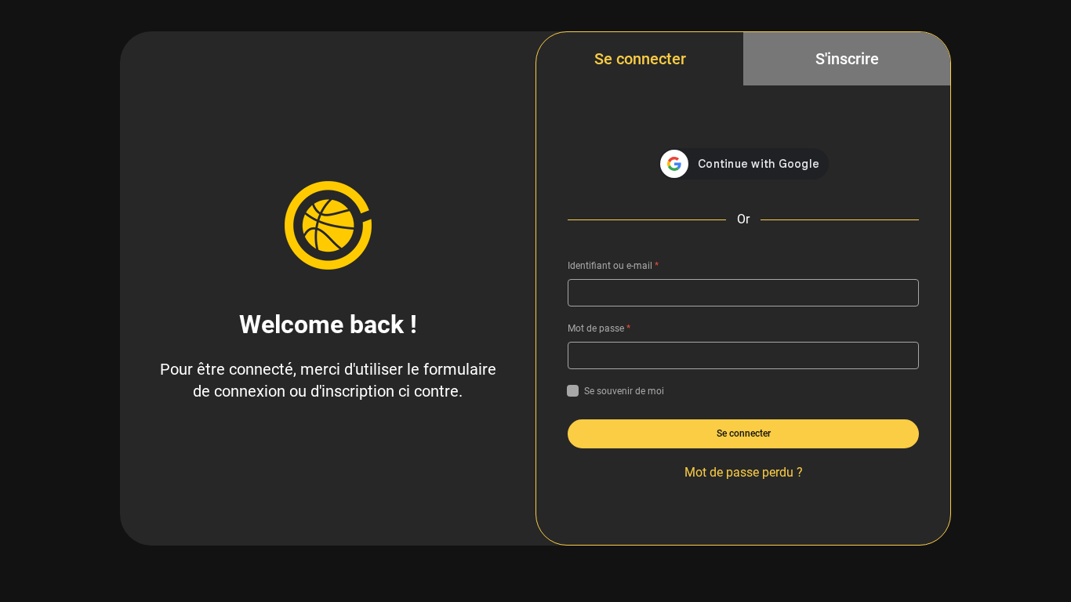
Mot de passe (599, 328)
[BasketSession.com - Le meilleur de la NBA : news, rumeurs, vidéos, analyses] (328, 225)
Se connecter (640, 58)
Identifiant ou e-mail (613, 265)
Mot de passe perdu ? (743, 472)
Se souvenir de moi (624, 391)
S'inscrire (847, 58)
